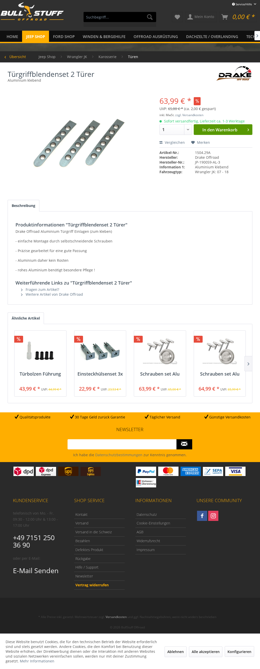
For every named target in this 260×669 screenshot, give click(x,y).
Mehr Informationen (37, 661)
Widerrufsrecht (148, 540)
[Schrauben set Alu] (160, 351)
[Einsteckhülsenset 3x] (100, 351)
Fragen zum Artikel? (42, 289)
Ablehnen (175, 651)
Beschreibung (23, 205)
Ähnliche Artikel (26, 318)
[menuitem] (120, 19)
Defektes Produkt (89, 549)
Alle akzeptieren (206, 651)
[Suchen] (149, 17)
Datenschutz (147, 514)
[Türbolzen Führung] (40, 351)
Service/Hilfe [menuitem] (244, 4)
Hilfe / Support (87, 567)
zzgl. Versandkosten (189, 115)
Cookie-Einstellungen (153, 523)
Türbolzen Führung (40, 374)
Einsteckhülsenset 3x (100, 374)
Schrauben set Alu (160, 374)
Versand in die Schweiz (93, 532)
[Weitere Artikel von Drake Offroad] (234, 75)
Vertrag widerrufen (92, 585)
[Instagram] (213, 516)
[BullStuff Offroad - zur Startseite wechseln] (32, 17)
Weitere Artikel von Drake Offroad (54, 294)
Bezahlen (82, 540)
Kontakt (81, 514)
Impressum (146, 549)
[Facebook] (202, 516)
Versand (81, 523)
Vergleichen (174, 142)
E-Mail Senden (36, 570)
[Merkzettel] (177, 17)
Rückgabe (83, 558)
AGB (140, 532)
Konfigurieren (239, 651)
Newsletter (84, 576)
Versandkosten (116, 617)
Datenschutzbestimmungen (118, 454)
